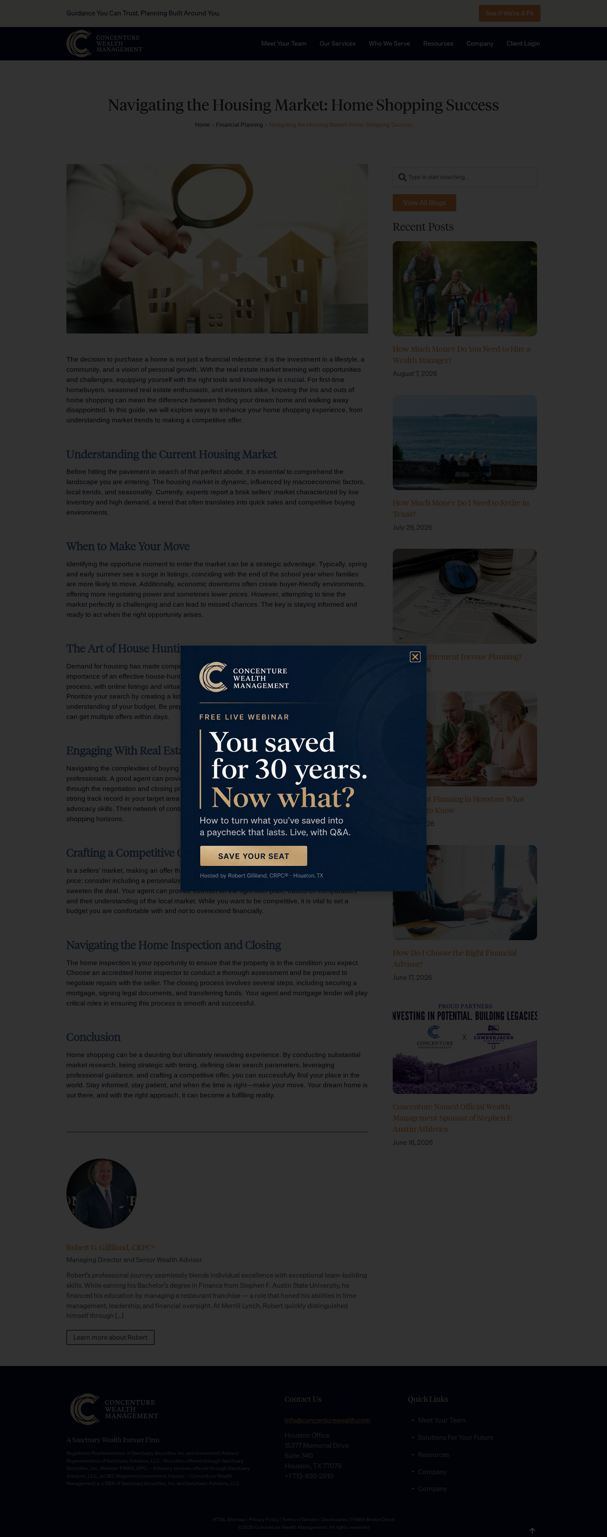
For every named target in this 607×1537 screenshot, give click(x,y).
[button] (415, 657)
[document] (303, 768)
